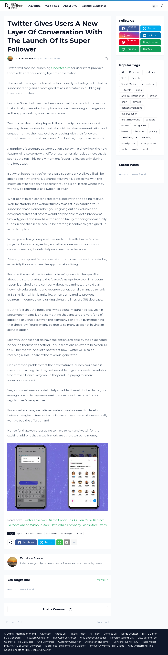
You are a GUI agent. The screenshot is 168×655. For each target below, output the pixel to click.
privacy (153, 131)
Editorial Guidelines (94, 5)
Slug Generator (12, 637)
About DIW (70, 5)
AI (122, 72)
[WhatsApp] (59, 542)
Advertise (34, 5)
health (125, 125)
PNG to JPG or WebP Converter (22, 645)
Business (29, 533)
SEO (123, 78)
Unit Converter (45, 641)
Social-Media (51, 533)
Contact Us (110, 633)
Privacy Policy (77, 633)
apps (19, 533)
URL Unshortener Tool (141, 645)
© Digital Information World (20, 633)
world (146, 149)
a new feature (61, 68)
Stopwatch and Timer (97, 641)
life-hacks (139, 131)
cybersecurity (129, 113)
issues (124, 131)
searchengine (129, 137)
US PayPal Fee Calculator (18, 641)
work (135, 149)
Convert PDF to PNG (126, 641)
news (39, 533)
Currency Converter (69, 641)
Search (136, 78)
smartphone (128, 143)
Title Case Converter (64, 637)
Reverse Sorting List (122, 637)
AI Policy (95, 633)
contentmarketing (132, 107)
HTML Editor (149, 633)
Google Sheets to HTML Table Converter (27, 649)
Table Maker (149, 641)
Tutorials (126, 90)
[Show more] (74, 542)
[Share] (105, 58)
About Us (60, 633)
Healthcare (151, 72)
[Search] (161, 6)
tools (124, 149)
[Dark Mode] (155, 6)
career (153, 95)
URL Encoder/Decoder (93, 637)
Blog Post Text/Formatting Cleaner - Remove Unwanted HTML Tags (84, 645)
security (146, 137)
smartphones (148, 143)
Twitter (78, 533)
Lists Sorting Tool (147, 637)
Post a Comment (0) (58, 609)
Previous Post (14, 622)
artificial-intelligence (132, 95)
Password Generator (37, 637)
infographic (140, 125)
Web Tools (52, 5)
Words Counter (129, 633)
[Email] (67, 542)
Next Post (103, 622)
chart (124, 101)
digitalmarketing (130, 119)
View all (101, 579)
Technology (66, 533)
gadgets (150, 119)
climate (137, 101)
